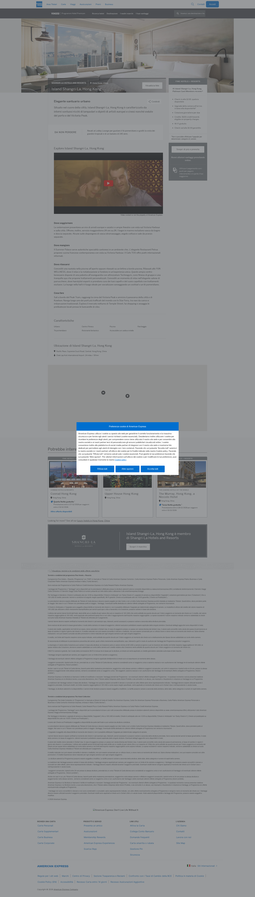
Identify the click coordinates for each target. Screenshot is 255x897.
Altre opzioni (127, 469)
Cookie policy (120, 459)
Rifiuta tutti (102, 469)
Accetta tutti (152, 469)
